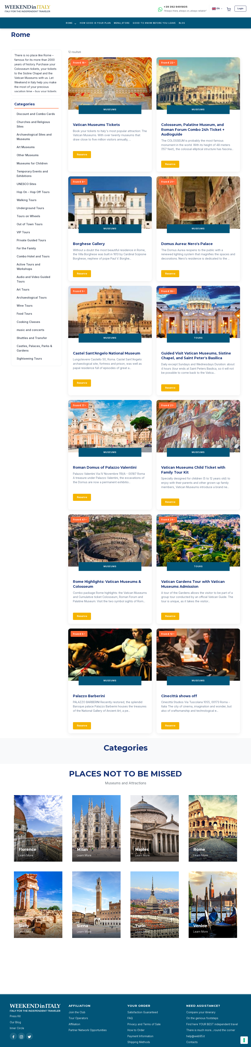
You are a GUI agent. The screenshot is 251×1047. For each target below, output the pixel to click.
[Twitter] (29, 1036)
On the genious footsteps (202, 1018)
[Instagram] (21, 1036)
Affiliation (74, 1024)
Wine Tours (25, 305)
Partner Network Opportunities (88, 1030)
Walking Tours (26, 200)
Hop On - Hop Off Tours (33, 192)
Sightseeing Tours (29, 358)
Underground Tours (30, 208)
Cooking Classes (28, 321)
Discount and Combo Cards (36, 114)
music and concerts (30, 330)
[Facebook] (13, 1036)
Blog (182, 23)
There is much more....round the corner (210, 1030)
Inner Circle (17, 1028)
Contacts (192, 1042)
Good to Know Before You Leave (154, 23)
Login (240, 8)
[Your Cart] (229, 8)
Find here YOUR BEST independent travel (212, 1024)
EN (218, 8)
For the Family (26, 248)
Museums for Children (32, 163)
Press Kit (15, 1016)
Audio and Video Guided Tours (33, 279)
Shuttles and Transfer (32, 338)
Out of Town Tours (30, 224)
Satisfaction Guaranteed (142, 1012)
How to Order (136, 1030)
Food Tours (24, 313)
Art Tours (23, 289)
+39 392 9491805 (175, 6)
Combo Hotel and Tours (33, 256)
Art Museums (26, 147)
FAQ (130, 1018)
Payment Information (140, 1036)
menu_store (122, 23)
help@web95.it (195, 1036)
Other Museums (28, 155)
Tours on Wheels (28, 216)
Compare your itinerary (201, 1012)
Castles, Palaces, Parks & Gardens (34, 348)
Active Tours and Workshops (28, 267)
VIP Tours (23, 232)
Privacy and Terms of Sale (144, 1024)
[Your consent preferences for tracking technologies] (244, 1040)
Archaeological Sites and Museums (34, 137)
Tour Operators (78, 1018)
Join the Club (77, 1012)
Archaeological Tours (32, 297)
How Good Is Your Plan (95, 23)
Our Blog (15, 1022)
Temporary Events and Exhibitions (32, 174)
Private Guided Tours (31, 240)
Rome (69, 23)
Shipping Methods (138, 1042)
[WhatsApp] (160, 9)
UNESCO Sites (26, 184)
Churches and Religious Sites (33, 124)
